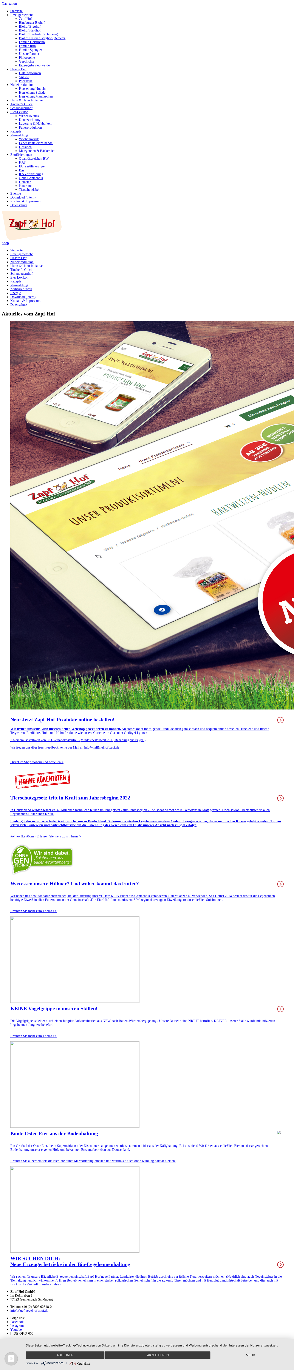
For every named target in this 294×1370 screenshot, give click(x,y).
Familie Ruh (27, 46)
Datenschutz (18, 205)
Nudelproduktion (22, 85)
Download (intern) (23, 197)
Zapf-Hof (25, 18)
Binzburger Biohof (32, 22)
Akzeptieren (158, 1355)
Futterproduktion (30, 127)
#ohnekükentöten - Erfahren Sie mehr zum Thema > (45, 836)
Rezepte (15, 131)
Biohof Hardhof (30, 30)
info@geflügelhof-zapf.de (101, 747)
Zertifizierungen (21, 154)
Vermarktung (19, 135)
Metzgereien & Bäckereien (37, 151)
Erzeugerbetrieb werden (35, 65)
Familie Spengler (30, 50)
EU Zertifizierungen (32, 166)
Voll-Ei (24, 77)
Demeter (25, 182)
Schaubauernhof (21, 108)
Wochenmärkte (29, 139)
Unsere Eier (18, 69)
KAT (22, 162)
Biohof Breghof (29, 26)
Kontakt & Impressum (25, 201)
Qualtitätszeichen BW (34, 158)
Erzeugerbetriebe (21, 15)
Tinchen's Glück (21, 104)
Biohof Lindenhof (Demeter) (38, 34)
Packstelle (25, 81)
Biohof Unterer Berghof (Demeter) (42, 38)
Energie (15, 193)
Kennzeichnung (29, 119)
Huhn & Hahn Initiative (26, 100)
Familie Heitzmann (32, 42)
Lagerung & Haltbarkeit (35, 123)
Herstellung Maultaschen (36, 96)
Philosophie (27, 57)
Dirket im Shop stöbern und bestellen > (36, 762)
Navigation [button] (9, 3)
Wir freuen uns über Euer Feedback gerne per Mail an (47, 747)
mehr (250, 1355)
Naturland (25, 186)
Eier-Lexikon (19, 112)
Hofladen (25, 147)
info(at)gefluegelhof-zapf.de (29, 1310)
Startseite (16, 11)
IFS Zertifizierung (31, 174)
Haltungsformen (30, 73)
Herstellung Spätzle (32, 92)
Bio (21, 170)
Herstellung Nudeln (32, 88)
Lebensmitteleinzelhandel (36, 143)
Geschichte (26, 61)
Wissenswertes (29, 116)
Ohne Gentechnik (31, 178)
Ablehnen (65, 1355)
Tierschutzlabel (29, 189)
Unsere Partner (29, 53)
